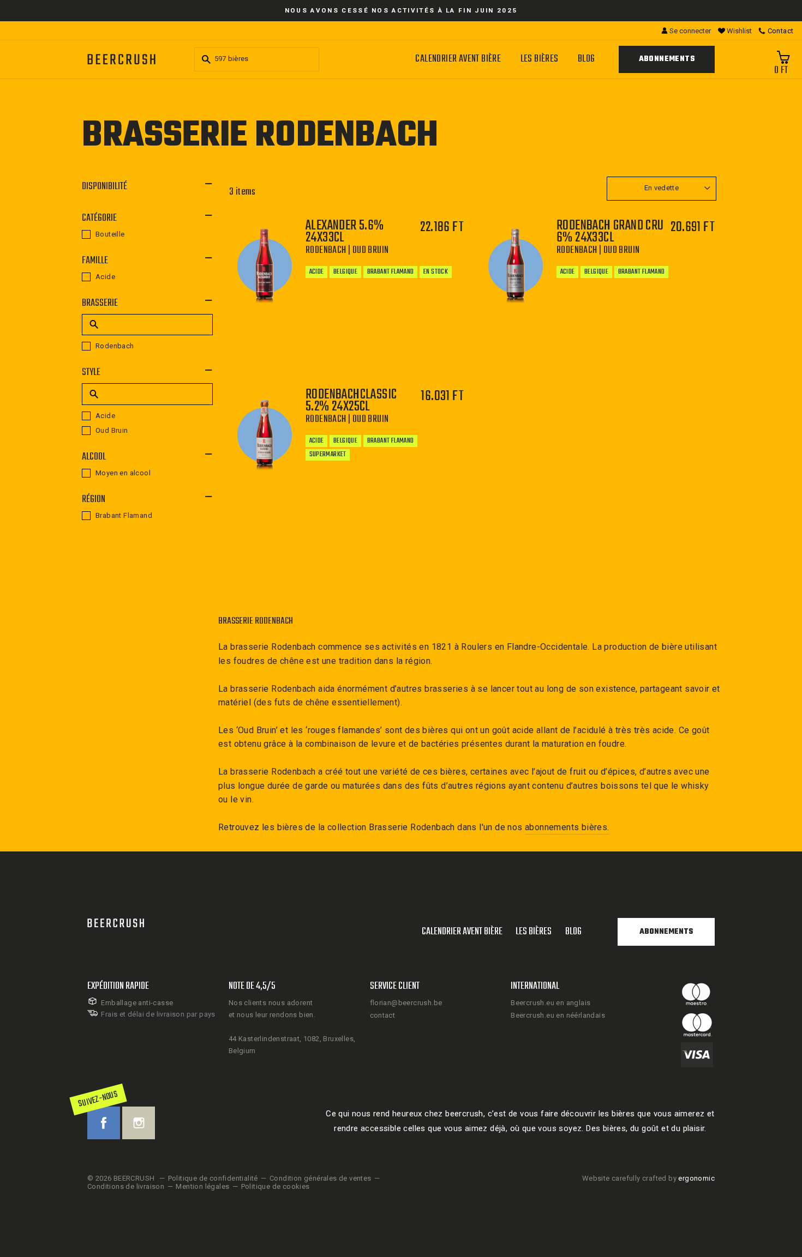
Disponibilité (104, 187)
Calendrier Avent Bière (458, 59)
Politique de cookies (275, 1186)
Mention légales (202, 1186)
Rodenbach (114, 346)
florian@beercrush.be (406, 1003)
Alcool (94, 457)
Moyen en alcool (123, 473)
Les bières (539, 59)
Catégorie (99, 218)
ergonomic (696, 1178)
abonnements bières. (567, 827)
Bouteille (110, 234)
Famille (95, 261)
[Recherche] (204, 59)
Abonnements (667, 59)
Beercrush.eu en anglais (550, 1003)
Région (93, 499)
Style (91, 372)
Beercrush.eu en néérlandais (558, 1015)
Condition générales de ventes (321, 1178)
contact (383, 1015)
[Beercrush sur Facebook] (103, 1123)
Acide (105, 277)
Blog (586, 59)
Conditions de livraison (125, 1186)
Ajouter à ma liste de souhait (388, 364)
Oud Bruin (111, 430)
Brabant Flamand (123, 515)
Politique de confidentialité (213, 1178)
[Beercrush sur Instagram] (138, 1123)
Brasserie (100, 303)
